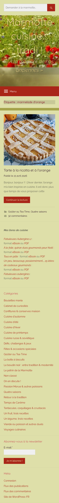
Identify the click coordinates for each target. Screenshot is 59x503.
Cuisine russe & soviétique (19, 338)
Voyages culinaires (15, 429)
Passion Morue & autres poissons (23, 386)
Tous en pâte (11, 256)
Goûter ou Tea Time (19, 211)
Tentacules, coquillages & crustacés (25, 408)
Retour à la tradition (15, 397)
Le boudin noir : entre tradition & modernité (28, 365)
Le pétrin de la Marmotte (18, 370)
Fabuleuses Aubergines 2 (17, 238)
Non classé (10, 375)
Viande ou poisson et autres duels (23, 424)
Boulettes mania (13, 300)
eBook (16, 243)
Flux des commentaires (17, 491)
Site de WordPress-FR (16, 496)
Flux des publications (16, 486)
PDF (26, 243)
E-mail (8, 447)
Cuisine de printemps (16, 332)
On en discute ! (12, 381)
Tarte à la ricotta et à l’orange (27, 170)
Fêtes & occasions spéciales (20, 348)
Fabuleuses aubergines (17, 274)
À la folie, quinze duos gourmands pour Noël (28, 247)
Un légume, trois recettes (18, 418)
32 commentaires (17, 215)
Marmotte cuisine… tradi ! (29, 36)
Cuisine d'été (11, 322)
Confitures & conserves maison (22, 311)
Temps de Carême (14, 402)
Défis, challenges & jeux (17, 343)
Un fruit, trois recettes (16, 413)
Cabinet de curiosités (16, 305)
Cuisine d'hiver (12, 327)
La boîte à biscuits (14, 359)
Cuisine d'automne (14, 316)
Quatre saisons (39, 211)
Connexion (10, 480)
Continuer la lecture (17, 200)
